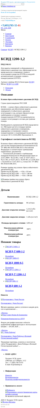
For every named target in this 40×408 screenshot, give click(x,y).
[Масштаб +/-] (8, 404)
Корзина (8, 46)
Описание (9, 88)
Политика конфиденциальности (17, 379)
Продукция (9, 36)
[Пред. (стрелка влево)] (2, 406)
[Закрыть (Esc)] (2, 404)
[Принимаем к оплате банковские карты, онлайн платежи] (22, 394)
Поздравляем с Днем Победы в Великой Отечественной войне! (16, 337)
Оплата (8, 40)
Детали (8, 90)
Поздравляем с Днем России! (12, 303)
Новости (8, 375)
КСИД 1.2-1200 (12, 84)
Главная (8, 34)
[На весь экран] (6, 404)
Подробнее (9, 256)
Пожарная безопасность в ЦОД (13, 319)
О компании (10, 38)
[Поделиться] (4, 404)
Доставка (8, 42)
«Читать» (4, 313)
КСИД (10, 50)
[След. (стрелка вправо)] (4, 406)
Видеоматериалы (11, 377)
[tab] (22, 88)
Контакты (9, 44)
